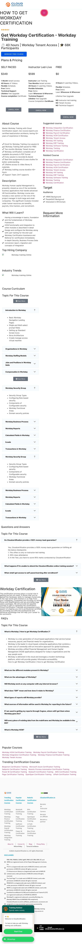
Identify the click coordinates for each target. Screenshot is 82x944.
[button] (20, 310)
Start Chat (18, 931)
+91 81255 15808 (41, 928)
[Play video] (44, 12)
